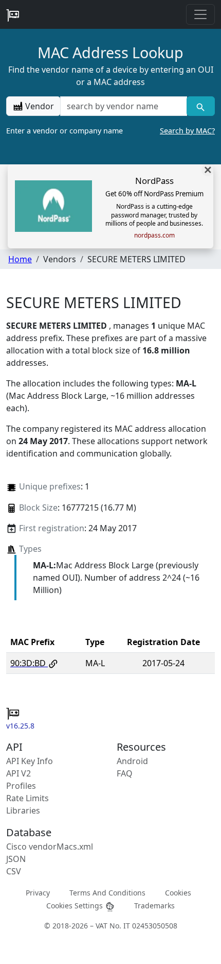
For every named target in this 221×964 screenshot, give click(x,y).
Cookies (178, 892)
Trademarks (154, 905)
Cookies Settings (75, 905)
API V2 (18, 773)
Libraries (23, 810)
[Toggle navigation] (200, 14)
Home (20, 259)
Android (132, 761)
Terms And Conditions (107, 892)
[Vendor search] (201, 106)
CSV (13, 871)
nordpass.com (154, 235)
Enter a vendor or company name (110, 131)
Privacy (38, 892)
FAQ (125, 773)
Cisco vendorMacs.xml (49, 846)
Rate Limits (27, 798)
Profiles (21, 785)
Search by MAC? (187, 131)
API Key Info (29, 761)
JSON (16, 859)
